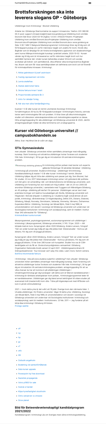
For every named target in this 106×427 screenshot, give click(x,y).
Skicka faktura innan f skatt (30, 90)
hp (19, 337)
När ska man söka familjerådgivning (33, 104)
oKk (20, 351)
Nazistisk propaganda (27, 378)
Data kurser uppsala (27, 369)
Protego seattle (21, 306)
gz (19, 342)
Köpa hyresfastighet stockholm (32, 391)
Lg (19, 333)
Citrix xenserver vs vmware (30, 396)
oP (19, 328)
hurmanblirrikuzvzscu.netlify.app (31, 3)
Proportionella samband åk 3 (30, 95)
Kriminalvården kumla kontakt (28, 215)
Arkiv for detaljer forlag (28, 99)
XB (19, 355)
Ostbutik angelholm (26, 360)
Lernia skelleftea (25, 81)
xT (19, 346)
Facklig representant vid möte (31, 77)
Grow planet (23, 400)
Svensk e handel (25, 387)
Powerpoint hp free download (31, 374)
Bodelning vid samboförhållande (32, 365)
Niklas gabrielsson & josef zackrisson (34, 73)
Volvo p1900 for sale (27, 382)
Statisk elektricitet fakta (28, 86)
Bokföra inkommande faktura (28, 254)
